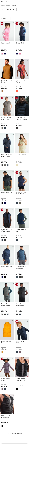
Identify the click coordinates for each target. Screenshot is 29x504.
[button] (10, 9)
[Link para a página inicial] (2, 2)
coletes (6, 1)
